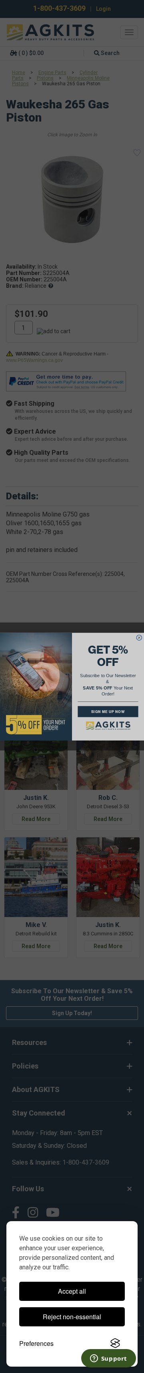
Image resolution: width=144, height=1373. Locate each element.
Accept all (72, 1291)
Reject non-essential (72, 1316)
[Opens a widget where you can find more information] (108, 1359)
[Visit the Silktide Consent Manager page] (115, 1343)
